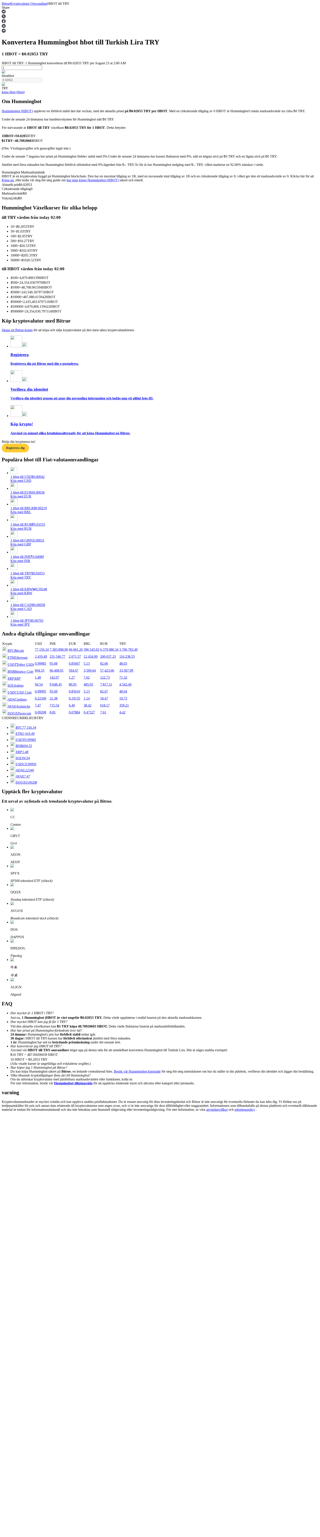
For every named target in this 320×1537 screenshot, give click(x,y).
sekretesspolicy (244, 1109)
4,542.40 (125, 684)
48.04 (123, 691)
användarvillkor (217, 1109)
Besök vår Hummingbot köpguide (137, 1071)
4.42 (122, 712)
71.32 (123, 677)
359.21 (124, 705)
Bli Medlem (20, 1245)
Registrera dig (15, 448)
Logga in (8, 1245)
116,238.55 (127, 656)
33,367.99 (126, 670)
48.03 (123, 663)
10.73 (123, 698)
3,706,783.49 (128, 649)
